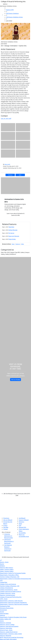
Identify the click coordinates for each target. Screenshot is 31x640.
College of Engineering (6, 588)
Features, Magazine (5, 635)
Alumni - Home (4, 562)
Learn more (15, 214)
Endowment (3, 610)
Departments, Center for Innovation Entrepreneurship (15, 578)
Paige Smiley (12, 239)
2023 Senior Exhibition (12, 13)
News (13, 244)
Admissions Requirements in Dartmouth (9, 541)
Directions (6, 518)
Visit (20, 525)
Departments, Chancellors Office (9, 575)
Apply (20, 523)
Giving (2, 621)
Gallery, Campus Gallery (6, 569)
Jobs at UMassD (7, 520)
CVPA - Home (3, 599)
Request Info (22, 527)
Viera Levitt (7, 164)
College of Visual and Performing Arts (10, 597)
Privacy (5, 525)
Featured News (4, 613)
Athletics (2, 566)
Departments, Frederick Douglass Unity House (13, 617)
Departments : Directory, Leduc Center (11, 634)
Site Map (5, 527)
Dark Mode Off (15, 555)
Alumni (2, 564)
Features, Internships (6, 628)
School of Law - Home (6, 630)
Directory (21, 522)
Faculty (2, 612)
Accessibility (22, 533)
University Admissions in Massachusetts (8, 536)
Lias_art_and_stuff (6, 118)
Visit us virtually (15, 379)
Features (18, 244)
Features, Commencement (7, 595)
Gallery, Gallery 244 (5, 619)
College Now (3, 582)
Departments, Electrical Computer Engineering (13, 602)
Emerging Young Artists (6, 608)
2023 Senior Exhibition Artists (14, 17)
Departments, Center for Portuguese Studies (13, 573)
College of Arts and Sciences (8, 584)
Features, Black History (6, 567)
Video (22, 244)
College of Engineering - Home (8, 589)
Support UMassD (24, 520)
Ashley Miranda (13, 230)
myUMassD (22, 518)
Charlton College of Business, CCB (9, 577)
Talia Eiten (11, 227)
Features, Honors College (7, 624)
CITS (1, 580)
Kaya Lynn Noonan (14, 236)
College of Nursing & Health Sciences (10, 591)
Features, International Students (9, 626)
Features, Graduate (5, 623)
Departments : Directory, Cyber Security (11, 601)
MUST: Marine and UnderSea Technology (11, 637)
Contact (5, 529)
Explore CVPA (10, 10)
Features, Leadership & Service (8, 632)
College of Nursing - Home (7, 593)
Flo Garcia (11, 233)
